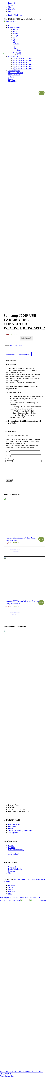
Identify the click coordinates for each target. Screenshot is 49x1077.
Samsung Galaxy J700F (15, 345)
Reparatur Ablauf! (14, 824)
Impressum (12, 826)
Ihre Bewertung (10, 459)
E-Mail (8, 455)
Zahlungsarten (13, 833)
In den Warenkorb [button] (15, 549)
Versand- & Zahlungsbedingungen (20, 830)
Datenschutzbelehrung (16, 850)
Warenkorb (12, 867)
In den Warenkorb (26, 338)
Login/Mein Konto (15, 15)
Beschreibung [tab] (10, 354)
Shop (10, 873)
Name (8, 451)
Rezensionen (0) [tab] (24, 354)
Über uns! (11, 848)
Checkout (11, 871)
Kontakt (11, 846)
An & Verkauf (13, 854)
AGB (10, 852)
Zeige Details (15, 551)
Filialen (11, 828)
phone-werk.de (19, 879)
